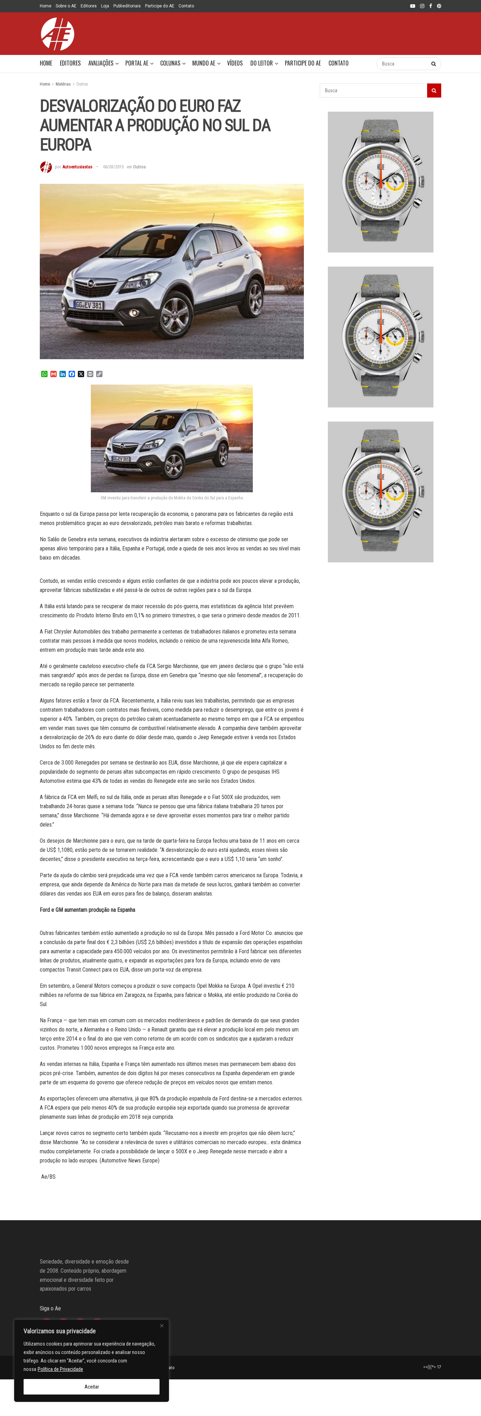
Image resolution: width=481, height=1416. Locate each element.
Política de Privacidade (60, 1369)
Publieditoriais (127, 6)
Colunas (170, 63)
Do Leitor (261, 63)
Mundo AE (203, 63)
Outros (82, 84)
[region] (91, 1361)
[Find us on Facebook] (430, 6)
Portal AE (136, 63)
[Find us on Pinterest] (439, 6)
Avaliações (100, 63)
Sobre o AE (66, 6)
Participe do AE (159, 6)
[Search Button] (364, 64)
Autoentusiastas (77, 166)
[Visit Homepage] (57, 33)
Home (45, 6)
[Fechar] (161, 1325)
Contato (186, 6)
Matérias (63, 84)
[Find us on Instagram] (422, 6)
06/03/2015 (113, 166)
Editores (89, 6)
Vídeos (235, 63)
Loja (105, 6)
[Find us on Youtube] (412, 6)
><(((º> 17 (432, 1367)
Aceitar (92, 1387)
